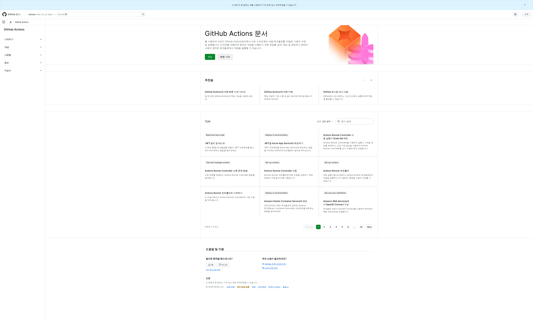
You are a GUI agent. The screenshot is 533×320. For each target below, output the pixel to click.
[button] (309, 227)
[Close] (525, 4)
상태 (254, 287)
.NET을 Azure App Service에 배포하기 (283, 143)
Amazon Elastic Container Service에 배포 (285, 201)
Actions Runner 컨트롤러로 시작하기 (223, 193)
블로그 (286, 287)
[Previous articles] (364, 80)
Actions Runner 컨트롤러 (336, 170)
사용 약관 (230, 287)
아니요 (224, 264)
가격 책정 (262, 287)
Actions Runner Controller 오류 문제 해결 (226, 170)
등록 (526, 14)
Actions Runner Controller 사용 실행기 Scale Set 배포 (338, 137)
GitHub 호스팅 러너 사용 (335, 91)
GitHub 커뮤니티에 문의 (275, 264)
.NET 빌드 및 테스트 (215, 143)
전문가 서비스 (274, 287)
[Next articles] (371, 80)
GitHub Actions (21, 22)
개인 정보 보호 (243, 287)
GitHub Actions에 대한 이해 (278, 91)
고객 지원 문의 (271, 268)
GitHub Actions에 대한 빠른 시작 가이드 (225, 91)
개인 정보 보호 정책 (213, 270)
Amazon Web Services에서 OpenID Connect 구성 (336, 203)
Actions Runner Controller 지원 (280, 170)
